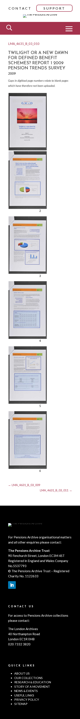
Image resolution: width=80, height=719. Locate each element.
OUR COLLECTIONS (28, 678)
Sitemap (21, 704)
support (54, 8)
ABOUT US (22, 673)
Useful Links (24, 695)
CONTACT (20, 8)
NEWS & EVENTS (26, 691)
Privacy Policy (26, 699)
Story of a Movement (32, 686)
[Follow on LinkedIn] (12, 585)
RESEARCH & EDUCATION (32, 682)
